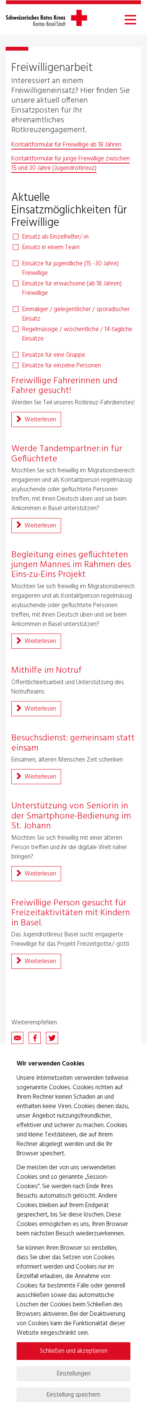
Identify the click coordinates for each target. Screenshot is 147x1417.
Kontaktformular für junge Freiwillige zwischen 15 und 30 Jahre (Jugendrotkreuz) (70, 163)
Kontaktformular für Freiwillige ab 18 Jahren (66, 145)
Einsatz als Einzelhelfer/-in (55, 237)
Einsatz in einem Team (51, 247)
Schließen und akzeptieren (73, 1351)
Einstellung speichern (73, 1395)
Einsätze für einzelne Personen (61, 365)
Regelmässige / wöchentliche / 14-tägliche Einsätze (77, 334)
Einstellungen (73, 1374)
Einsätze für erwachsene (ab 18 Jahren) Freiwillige (72, 288)
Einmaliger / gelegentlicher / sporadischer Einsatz (76, 314)
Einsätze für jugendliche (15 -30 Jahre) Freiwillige (70, 268)
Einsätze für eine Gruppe (53, 355)
